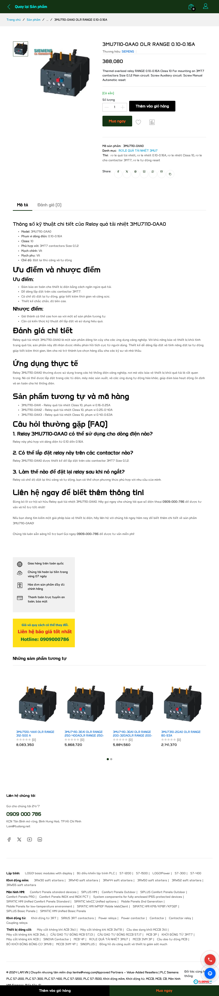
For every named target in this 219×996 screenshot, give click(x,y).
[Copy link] (170, 174)
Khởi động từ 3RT (43, 918)
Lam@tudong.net (18, 826)
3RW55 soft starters (21, 885)
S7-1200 (125, 873)
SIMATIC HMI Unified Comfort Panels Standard (38, 901)
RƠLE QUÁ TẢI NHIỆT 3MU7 (138, 150)
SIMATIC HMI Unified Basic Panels (63, 911)
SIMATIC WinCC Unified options (95, 901)
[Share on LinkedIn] (144, 174)
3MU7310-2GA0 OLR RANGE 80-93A (181, 733)
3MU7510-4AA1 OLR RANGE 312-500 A (35, 733)
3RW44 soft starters (118, 880)
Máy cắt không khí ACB (22, 939)
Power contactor (133, 918)
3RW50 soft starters (152, 880)
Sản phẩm (33, 20)
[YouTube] (29, 839)
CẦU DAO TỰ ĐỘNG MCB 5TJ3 (71, 934)
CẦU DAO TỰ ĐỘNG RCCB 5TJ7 (120, 934)
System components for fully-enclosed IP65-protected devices (137, 897)
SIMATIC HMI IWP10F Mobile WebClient (102, 906)
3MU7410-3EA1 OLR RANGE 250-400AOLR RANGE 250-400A (84, 734)
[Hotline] (210, 959)
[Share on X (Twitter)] (127, 174)
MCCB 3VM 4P (66, 944)
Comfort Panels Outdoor (119, 892)
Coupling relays (17, 923)
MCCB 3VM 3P (142, 939)
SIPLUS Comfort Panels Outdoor (162, 892)
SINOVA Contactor (56, 939)
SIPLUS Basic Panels (21, 911)
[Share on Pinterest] (135, 174)
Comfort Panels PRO (20, 897)
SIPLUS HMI (89, 892)
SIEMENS (128, 51)
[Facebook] (9, 839)
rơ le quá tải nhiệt (123, 155)
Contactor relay (180, 918)
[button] (108, 759)
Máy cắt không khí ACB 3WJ (56, 930)
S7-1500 (142, 873)
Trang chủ (13, 20)
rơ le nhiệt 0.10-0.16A (151, 155)
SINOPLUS (87, 944)
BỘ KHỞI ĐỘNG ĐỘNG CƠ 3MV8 (29, 944)
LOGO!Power (161, 873)
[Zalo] (210, 973)
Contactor (157, 918)
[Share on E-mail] (161, 174)
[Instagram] (39, 839)
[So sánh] (152, 122)
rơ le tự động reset (146, 160)
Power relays (108, 918)
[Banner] (44, 632)
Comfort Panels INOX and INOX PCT (64, 897)
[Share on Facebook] (118, 174)
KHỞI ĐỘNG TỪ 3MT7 (177, 934)
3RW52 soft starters (186, 880)
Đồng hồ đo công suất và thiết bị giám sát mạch (133, 944)
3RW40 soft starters (83, 880)
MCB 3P (151, 934)
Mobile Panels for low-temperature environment (39, 906)
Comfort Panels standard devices (53, 892)
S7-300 (180, 873)
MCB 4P (79, 939)
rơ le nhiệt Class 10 (181, 155)
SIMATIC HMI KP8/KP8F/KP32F (155, 906)
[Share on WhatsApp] (153, 174)
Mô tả (22, 204)
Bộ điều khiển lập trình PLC (96, 873)
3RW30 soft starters (49, 880)
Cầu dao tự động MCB (172, 939)
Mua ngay (117, 121)
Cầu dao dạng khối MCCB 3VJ (147, 930)
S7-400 (195, 873)
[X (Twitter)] (19, 839)
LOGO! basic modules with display (48, 873)
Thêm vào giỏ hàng (152, 106)
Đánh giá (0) (49, 204)
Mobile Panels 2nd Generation (142, 901)
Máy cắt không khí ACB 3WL (26, 934)
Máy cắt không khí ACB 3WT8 (101, 930)
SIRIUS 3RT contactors (77, 918)
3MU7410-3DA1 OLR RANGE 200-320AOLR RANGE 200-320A (132, 734)
